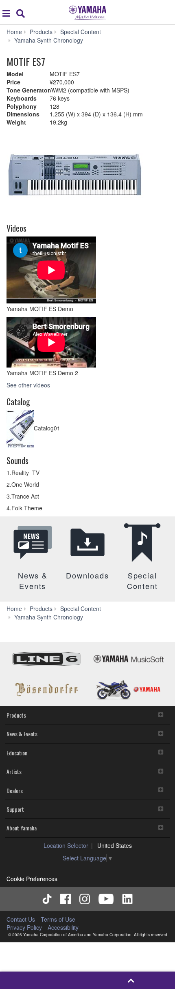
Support (15, 809)
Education (17, 752)
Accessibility (63, 927)
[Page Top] (131, 980)
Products (16, 715)
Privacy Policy (24, 927)
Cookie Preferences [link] (32, 879)
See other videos (28, 385)
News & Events (22, 733)
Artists (14, 771)
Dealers (15, 790)
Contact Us (21, 919)
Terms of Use (58, 919)
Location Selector (66, 845)
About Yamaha (22, 827)
